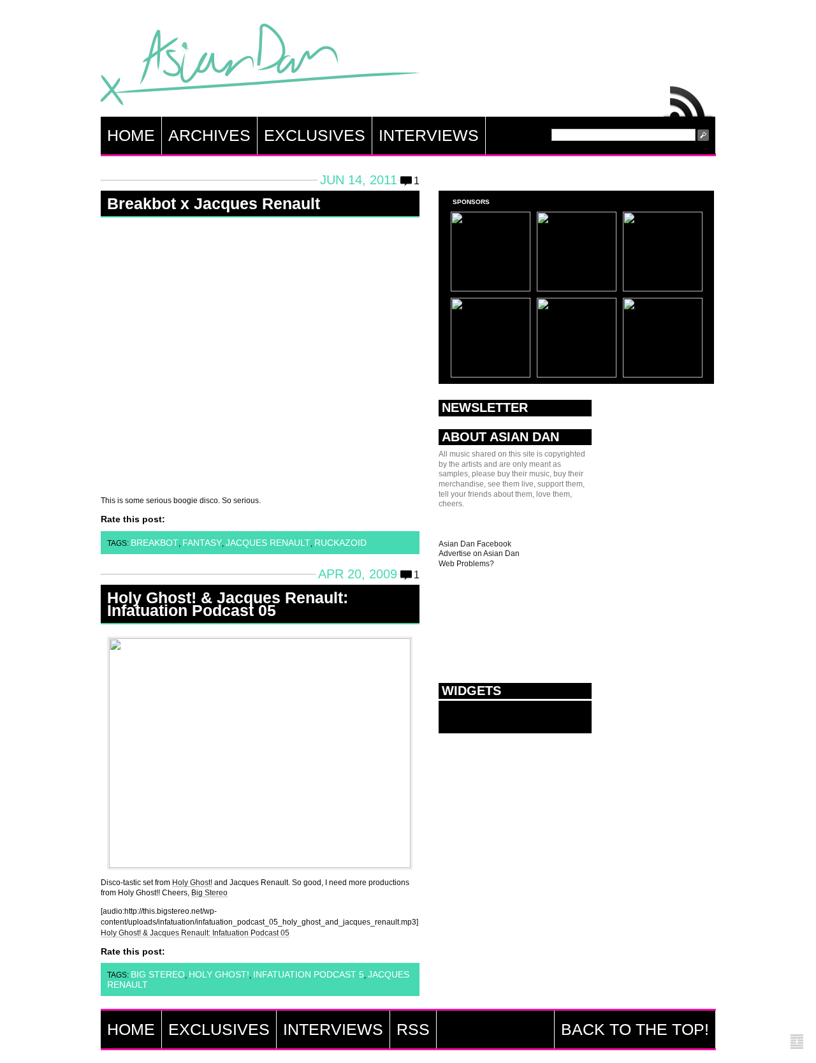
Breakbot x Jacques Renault (213, 203)
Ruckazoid (340, 543)
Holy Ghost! (192, 882)
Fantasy (202, 543)
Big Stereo (209, 892)
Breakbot (154, 543)
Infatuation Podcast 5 (308, 974)
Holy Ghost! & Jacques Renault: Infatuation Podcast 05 (227, 604)
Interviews (429, 135)
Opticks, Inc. (796, 1042)
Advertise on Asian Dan (479, 553)
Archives (209, 135)
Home (131, 135)
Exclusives (314, 135)
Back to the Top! (635, 1029)
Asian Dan (260, 67)
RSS (688, 98)
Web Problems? (466, 563)
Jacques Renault (268, 543)
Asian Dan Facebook (475, 543)
